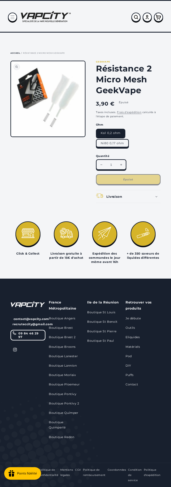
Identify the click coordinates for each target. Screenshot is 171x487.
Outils (130, 328)
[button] (12, 17)
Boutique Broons (62, 347)
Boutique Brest (61, 328)
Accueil (15, 53)
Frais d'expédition (129, 112)
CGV (78, 469)
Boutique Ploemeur (64, 384)
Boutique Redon (61, 437)
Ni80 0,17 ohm (112, 143)
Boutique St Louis (101, 312)
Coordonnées (117, 469)
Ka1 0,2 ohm (111, 133)
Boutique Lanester (63, 356)
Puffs (130, 375)
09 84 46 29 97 (28, 335)
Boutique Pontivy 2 (64, 403)
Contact (132, 384)
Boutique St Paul (100, 341)
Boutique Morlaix (62, 375)
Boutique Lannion (63, 365)
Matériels (133, 347)
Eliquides (133, 337)
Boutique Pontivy (63, 394)
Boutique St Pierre (102, 331)
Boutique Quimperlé (57, 424)
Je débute (133, 318)
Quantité (102, 156)
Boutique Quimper (63, 413)
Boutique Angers (62, 318)
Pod (129, 356)
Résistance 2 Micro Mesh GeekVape (44, 53)
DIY (128, 365)
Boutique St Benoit (102, 322)
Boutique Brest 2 (62, 337)
